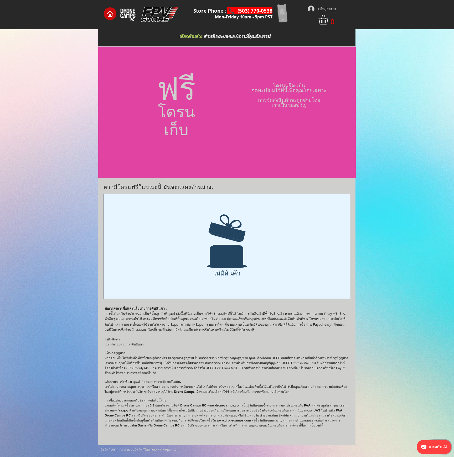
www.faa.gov (119, 410)
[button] (329, 19)
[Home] (110, 13)
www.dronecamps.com (224, 405)
